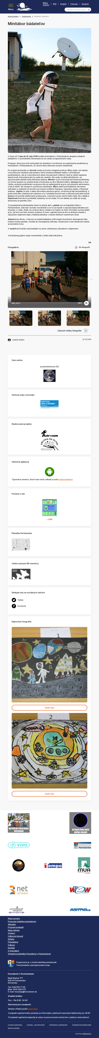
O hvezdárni (13, 951)
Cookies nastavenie (15, 1025)
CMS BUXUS (86, 1034)
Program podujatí (16, 927)
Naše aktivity (14, 930)
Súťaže (11, 939)
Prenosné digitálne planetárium (22, 921)
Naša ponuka (14, 918)
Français (74, 4)
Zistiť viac (49, 708)
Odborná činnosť (15, 936)
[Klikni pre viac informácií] (21, 544)
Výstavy (11, 933)
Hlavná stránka (13, 16)
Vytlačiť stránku (18, 340)
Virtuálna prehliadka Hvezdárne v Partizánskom (29, 954)
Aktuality (12, 924)
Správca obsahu (13, 1028)
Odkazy (11, 945)
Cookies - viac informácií (36, 1025)
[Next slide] (91, 279)
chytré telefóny (66, 479)
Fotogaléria (13, 942)
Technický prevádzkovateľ (81, 1025)
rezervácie (32, 1009)
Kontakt (11, 948)
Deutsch (85, 4)
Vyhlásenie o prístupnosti (58, 1025)
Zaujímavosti (26, 16)
